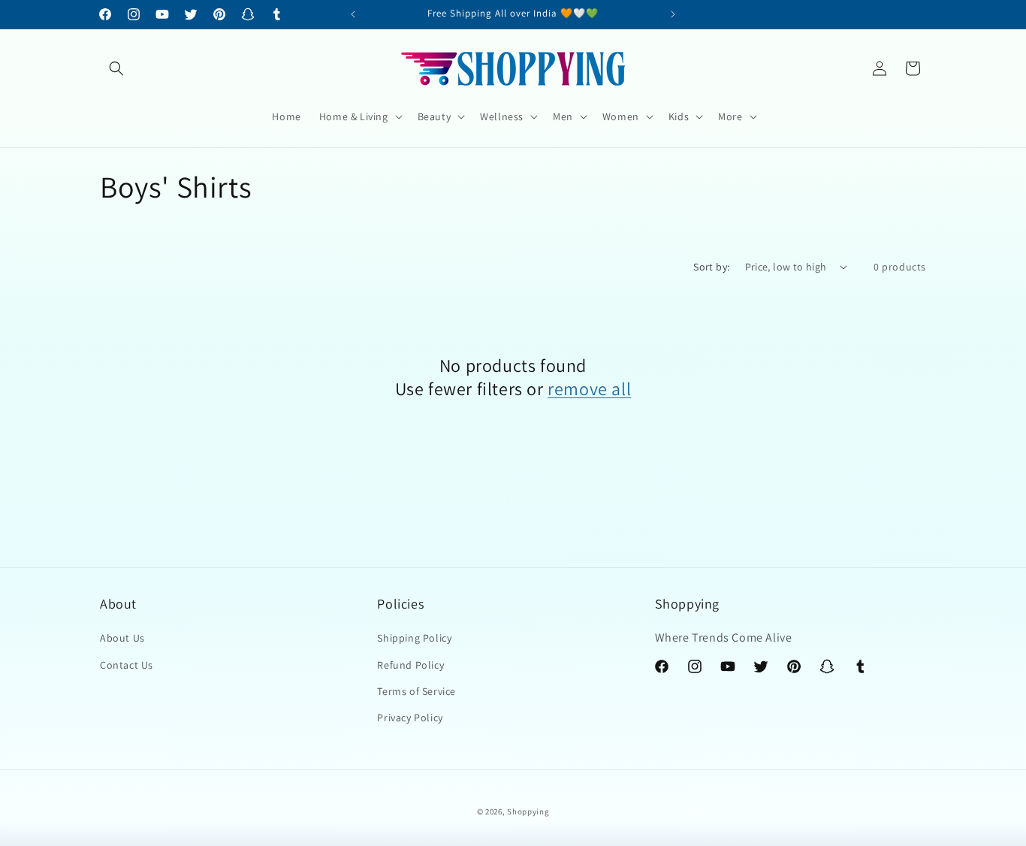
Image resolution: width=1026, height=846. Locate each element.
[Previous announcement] (353, 14)
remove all (589, 388)
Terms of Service (416, 691)
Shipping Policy (414, 638)
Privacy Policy (409, 717)
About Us (122, 638)
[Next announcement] (673, 14)
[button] (116, 68)
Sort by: (711, 266)
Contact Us (126, 665)
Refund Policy (410, 665)
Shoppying (528, 811)
